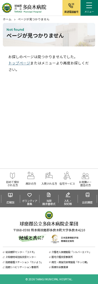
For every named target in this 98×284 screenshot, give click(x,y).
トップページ (19, 62)
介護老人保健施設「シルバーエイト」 (71, 252)
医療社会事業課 (59, 267)
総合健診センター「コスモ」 (20, 252)
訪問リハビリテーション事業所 (21, 267)
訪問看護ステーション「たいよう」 (24, 262)
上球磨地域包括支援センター (20, 257)
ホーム (7, 19)
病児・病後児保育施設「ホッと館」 (70, 262)
